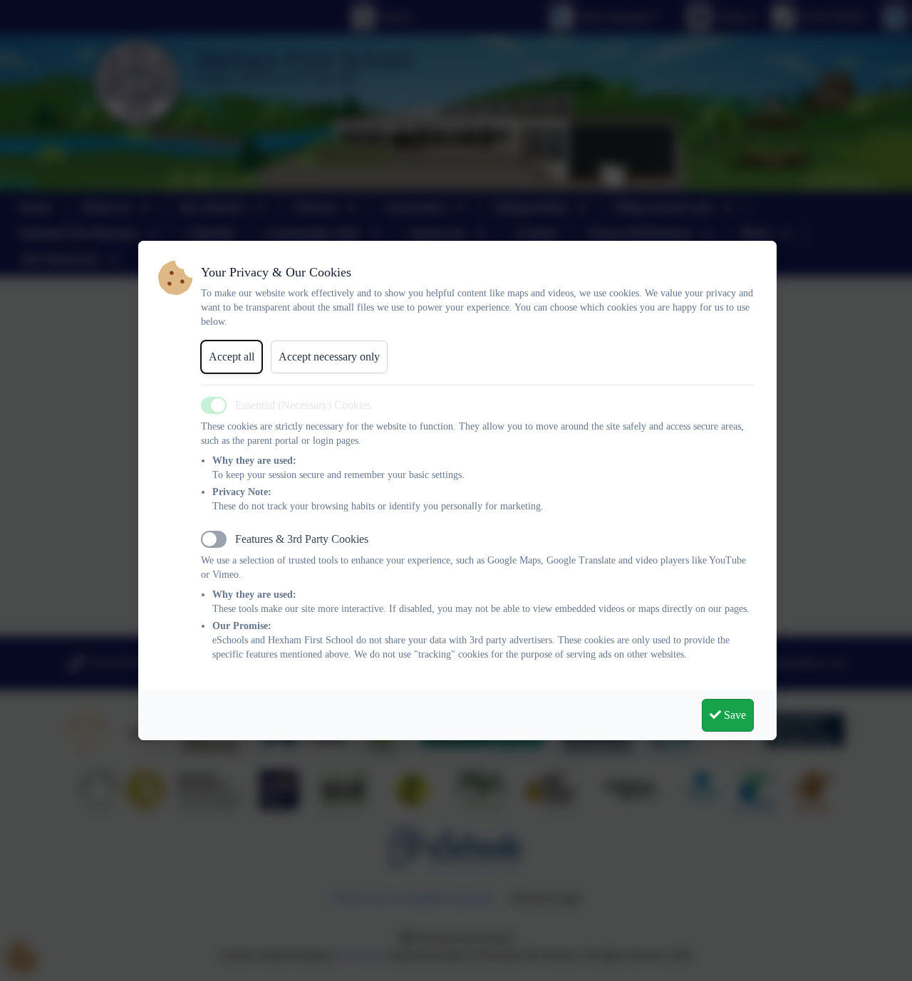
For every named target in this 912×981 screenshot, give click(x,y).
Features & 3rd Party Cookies (301, 539)
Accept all (231, 357)
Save (733, 715)
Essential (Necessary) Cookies (303, 405)
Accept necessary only (329, 357)
